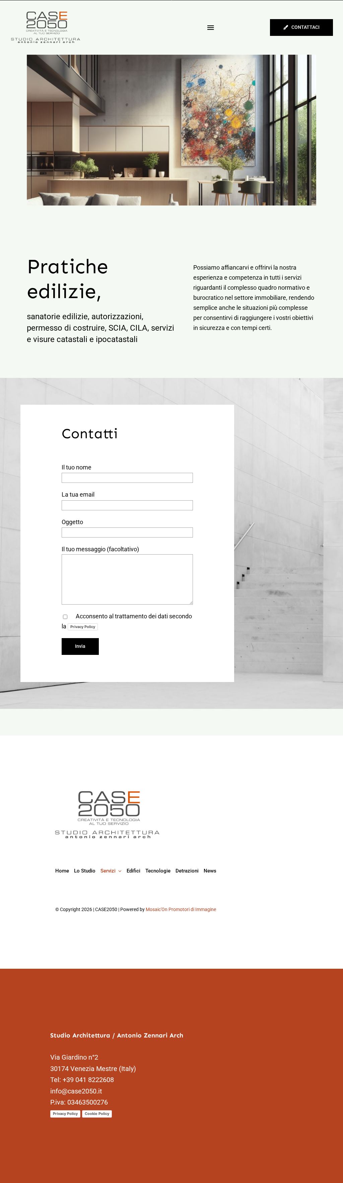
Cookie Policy (97, 1113)
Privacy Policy (82, 626)
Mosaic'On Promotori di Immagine (181, 909)
